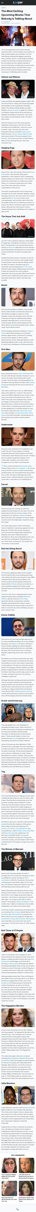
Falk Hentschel (17, 914)
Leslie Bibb (30, 831)
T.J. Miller (4, 466)
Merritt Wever (20, 919)
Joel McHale (5, 1060)
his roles (14, 198)
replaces (22, 515)
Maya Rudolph (13, 1058)
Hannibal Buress (21, 829)
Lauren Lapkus (17, 134)
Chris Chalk (24, 599)
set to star (11, 247)
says (11, 325)
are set (14, 738)
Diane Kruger (15, 912)
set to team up (16, 110)
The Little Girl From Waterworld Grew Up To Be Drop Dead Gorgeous (26, 1176)
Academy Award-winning (23, 691)
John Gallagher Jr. (21, 468)
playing (4, 824)
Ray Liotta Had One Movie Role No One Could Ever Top (9, 1199)
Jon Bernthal (19, 413)
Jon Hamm (11, 829)
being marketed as (23, 902)
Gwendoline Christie (8, 919)
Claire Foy (23, 411)
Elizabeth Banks (24, 1058)
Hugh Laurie (26, 132)
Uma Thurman (27, 267)
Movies (3, 7)
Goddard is (5, 983)
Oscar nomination (24, 374)
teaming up (29, 1108)
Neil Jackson (30, 919)
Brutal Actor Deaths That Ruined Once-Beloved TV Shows (26, 1199)
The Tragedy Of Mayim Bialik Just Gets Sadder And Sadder (9, 1176)
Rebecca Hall (27, 134)
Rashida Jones (21, 831)
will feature (14, 584)
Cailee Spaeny (13, 964)
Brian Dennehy (9, 833)
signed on (15, 644)
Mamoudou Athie (25, 466)
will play (23, 835)
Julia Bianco (6, 22)
